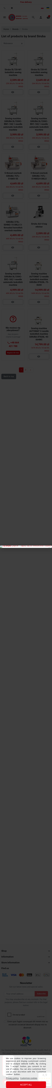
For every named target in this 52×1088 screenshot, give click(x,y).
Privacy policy (12, 1078)
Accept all (26, 1084)
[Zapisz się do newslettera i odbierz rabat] (26, 547)
